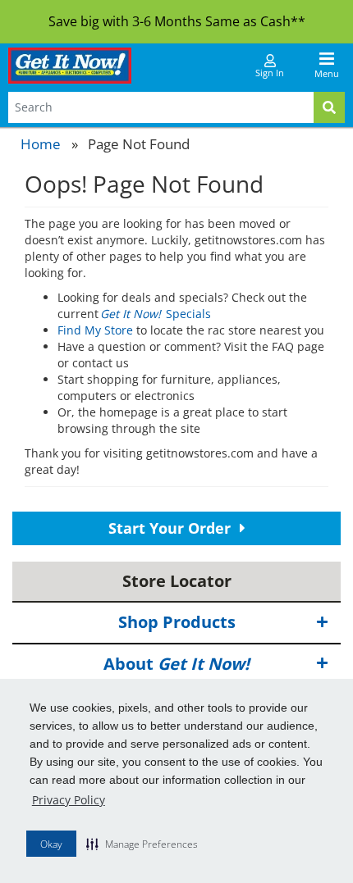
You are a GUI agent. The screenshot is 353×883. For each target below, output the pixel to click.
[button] (142, 844)
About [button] (176, 664)
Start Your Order (171, 528)
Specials (156, 313)
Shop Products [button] (177, 622)
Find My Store (95, 330)
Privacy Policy (68, 800)
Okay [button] (51, 844)
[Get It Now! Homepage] (69, 65)
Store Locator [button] (177, 581)
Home (41, 143)
